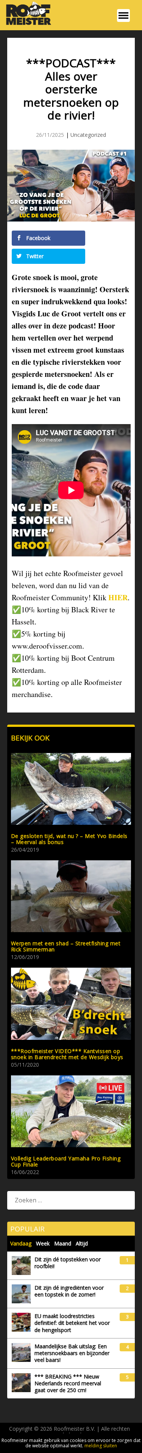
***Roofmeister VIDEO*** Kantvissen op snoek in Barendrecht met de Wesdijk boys (67, 1054)
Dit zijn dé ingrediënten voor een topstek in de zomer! (69, 1291)
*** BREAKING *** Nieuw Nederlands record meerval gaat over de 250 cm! (67, 1383)
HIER (118, 597)
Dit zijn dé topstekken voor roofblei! (67, 1263)
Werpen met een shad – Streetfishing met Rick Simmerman (66, 946)
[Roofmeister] (26, 24)
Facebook (37, 238)
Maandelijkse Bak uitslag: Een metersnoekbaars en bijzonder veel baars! (71, 1353)
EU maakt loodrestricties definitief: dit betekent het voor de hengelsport (72, 1323)
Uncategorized (88, 134)
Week (43, 1243)
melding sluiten (100, 1445)
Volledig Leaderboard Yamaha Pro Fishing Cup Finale (66, 1161)
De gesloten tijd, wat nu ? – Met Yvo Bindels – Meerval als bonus (69, 839)
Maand (62, 1243)
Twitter (34, 256)
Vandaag (20, 1243)
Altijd (82, 1243)
